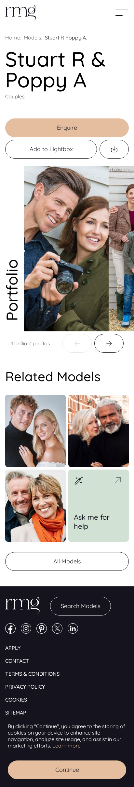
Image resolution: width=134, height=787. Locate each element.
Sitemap (15, 712)
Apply (12, 648)
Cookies (16, 699)
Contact (17, 661)
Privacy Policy (25, 686)
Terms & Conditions (32, 674)
